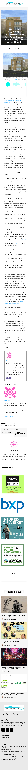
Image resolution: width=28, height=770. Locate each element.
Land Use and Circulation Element (8, 425)
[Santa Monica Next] (14, 3)
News (18, 29)
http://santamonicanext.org (14, 452)
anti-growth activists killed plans (18, 151)
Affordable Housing (10, 423)
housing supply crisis (21, 239)
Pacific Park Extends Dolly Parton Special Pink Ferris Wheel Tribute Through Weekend (12, 757)
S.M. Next (5, 671)
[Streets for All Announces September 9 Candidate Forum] (14, 630)
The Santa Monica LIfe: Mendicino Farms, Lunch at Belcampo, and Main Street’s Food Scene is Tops (20, 433)
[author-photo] (2, 619)
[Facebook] (8, 576)
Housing (11, 29)
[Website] (10, 378)
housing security (17, 243)
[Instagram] (7, 730)
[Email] (7, 378)
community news (5, 759)
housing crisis (17, 423)
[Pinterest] (15, 576)
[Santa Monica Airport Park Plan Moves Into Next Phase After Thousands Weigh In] (14, 683)
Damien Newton (7, 619)
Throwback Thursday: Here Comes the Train (7, 432)
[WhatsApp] (19, 576)
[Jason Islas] (14, 444)
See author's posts (8, 416)
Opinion (3, 749)
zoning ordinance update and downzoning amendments (14, 100)
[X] (12, 576)
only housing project (13, 79)
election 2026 (4, 754)
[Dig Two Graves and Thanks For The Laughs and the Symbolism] (14, 604)
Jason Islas (15, 47)
